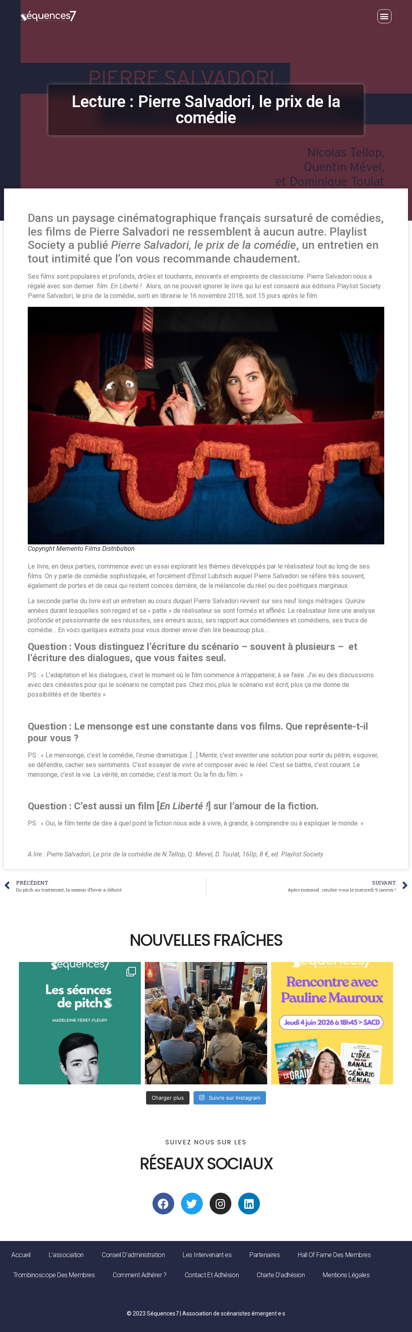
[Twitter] (192, 1203)
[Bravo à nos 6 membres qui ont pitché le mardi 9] (80, 1023)
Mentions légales (346, 1275)
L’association (66, 1255)
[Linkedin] (249, 1203)
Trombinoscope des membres (54, 1275)
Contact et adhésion (212, 1275)
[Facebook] (163, 1203)
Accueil (21, 1255)
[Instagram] (220, 1203)
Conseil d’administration (133, 1255)
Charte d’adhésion (281, 1275)
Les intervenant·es (207, 1255)
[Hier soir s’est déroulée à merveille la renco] (206, 1023)
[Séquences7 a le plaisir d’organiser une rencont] (332, 1023)
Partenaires (264, 1255)
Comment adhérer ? (139, 1275)
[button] (384, 16)
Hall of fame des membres (334, 1255)
